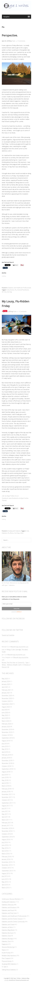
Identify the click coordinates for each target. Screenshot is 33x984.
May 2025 (5, 678)
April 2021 (5, 687)
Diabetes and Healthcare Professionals (19, 288)
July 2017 (5, 808)
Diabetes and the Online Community (13, 921)
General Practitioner (23, 290)
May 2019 (5, 749)
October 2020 (6, 701)
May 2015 (5, 882)
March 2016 (5, 853)
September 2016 (7, 837)
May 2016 (5, 848)
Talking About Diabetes (9, 970)
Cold (8, 290)
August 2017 (6, 806)
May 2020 (5, 715)
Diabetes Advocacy (8, 905)
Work (21, 533)
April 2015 (5, 885)
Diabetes (4, 533)
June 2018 (5, 777)
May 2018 (5, 780)
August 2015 (6, 873)
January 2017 (6, 825)
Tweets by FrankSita (8, 635)
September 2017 (7, 803)
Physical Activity (6, 961)
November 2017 (7, 797)
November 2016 (7, 831)
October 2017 (6, 800)
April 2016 (5, 851)
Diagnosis (5, 944)
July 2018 (5, 774)
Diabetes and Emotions (9, 907)
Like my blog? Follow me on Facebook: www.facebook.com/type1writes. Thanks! (15, 498)
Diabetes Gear (6, 936)
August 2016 (6, 839)
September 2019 (7, 738)
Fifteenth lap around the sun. (19, 647)
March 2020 (5, 721)
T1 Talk (4, 967)
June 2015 (5, 879)
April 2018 (5, 783)
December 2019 (7, 729)
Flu (15, 290)
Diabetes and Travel (8, 924)
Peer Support (6, 958)
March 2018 (5, 786)
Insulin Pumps (6, 953)
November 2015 (7, 865)
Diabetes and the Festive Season (12, 919)
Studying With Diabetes (9, 964)
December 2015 (7, 862)
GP (2, 292)
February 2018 (6, 789)
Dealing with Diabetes (14, 531)
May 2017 (5, 814)
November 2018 (7, 763)
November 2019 (7, 732)
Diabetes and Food (8, 910)
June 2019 (5, 746)
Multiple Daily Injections (9, 955)
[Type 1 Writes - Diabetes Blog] (16, 10)
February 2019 (6, 755)
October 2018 (6, 766)
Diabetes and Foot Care (9, 913)
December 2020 (7, 695)
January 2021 (6, 693)
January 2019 (6, 758)
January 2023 (6, 684)
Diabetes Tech (6, 941)
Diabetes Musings (7, 938)
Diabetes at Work (7, 927)
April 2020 (5, 718)
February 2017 (6, 822)
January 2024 (6, 681)
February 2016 (6, 856)
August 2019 (6, 741)
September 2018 (7, 769)
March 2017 (5, 820)
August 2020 (6, 707)
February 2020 (6, 724)
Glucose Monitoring (8, 947)
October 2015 (6, 868)
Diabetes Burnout (7, 933)
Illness (12, 533)
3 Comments (21, 41)
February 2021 (6, 690)
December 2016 (7, 828)
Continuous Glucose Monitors (11, 899)
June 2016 (5, 845)
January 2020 (6, 726)
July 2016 (5, 842)
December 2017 (7, 794)
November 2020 (7, 698)
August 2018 (6, 772)
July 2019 (5, 743)
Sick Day (9, 292)
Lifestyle (6, 980)
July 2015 (5, 876)
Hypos (4, 950)
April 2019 (5, 752)
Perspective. (10, 35)
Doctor (12, 290)
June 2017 (5, 811)
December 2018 (7, 760)
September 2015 (7, 871)
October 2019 (6, 735)
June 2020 (5, 712)
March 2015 (5, 887)
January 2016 (6, 859)
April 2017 (5, 817)
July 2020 (5, 709)
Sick (5, 292)
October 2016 (6, 834)
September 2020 (7, 704)
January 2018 (6, 791)
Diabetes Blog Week (8, 930)
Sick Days (17, 533)
